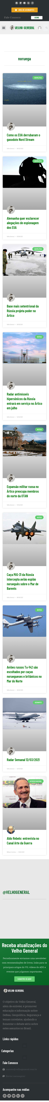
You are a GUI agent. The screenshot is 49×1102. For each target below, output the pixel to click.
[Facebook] (16, 3)
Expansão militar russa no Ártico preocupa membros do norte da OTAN (23, 491)
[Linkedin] (28, 3)
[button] (3, 27)
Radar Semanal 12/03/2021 (23, 760)
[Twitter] (20, 3)
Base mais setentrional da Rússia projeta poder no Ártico (23, 310)
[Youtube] (24, 3)
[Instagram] (32, 3)
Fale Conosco (12, 17)
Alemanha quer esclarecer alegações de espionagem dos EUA (23, 223)
